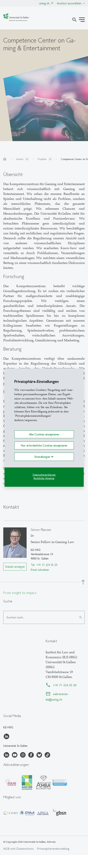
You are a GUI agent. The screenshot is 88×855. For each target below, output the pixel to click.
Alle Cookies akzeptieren (44, 434)
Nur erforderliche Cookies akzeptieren (44, 445)
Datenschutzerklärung (44, 474)
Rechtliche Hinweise (44, 478)
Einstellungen (43, 456)
